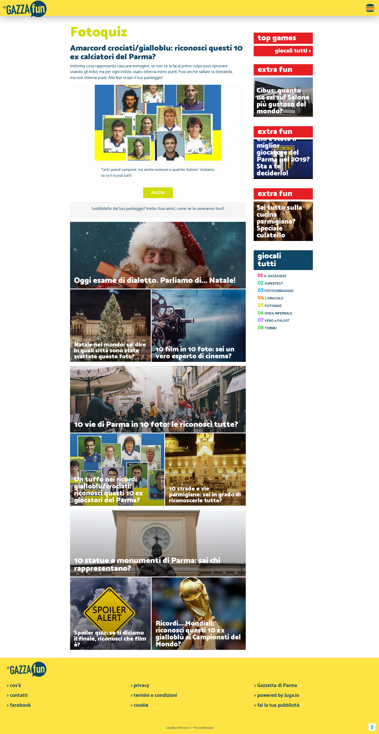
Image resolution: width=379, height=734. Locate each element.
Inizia (158, 193)
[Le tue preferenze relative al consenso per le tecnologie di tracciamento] (372, 727)
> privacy (140, 685)
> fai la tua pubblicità (276, 705)
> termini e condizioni (154, 695)
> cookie (139, 705)
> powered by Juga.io (276, 695)
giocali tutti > (293, 51)
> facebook (19, 705)
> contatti (17, 695)
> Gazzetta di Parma (275, 685)
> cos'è (14, 685)
